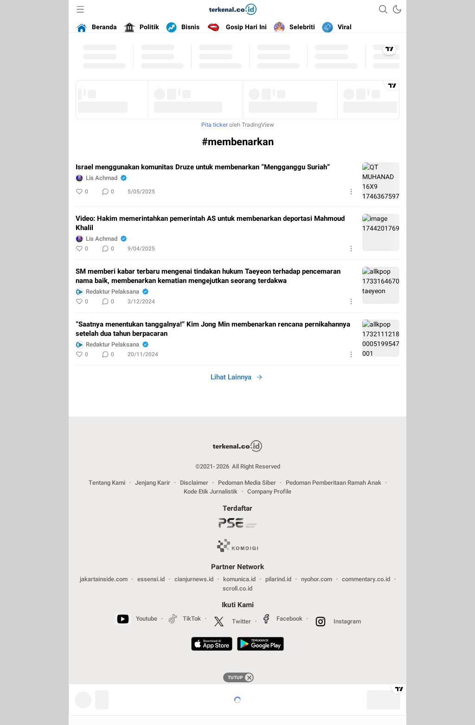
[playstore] (260, 645)
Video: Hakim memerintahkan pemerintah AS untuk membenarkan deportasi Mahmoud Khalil (210, 223)
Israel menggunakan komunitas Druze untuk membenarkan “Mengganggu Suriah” (203, 167)
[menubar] (80, 9)
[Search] (383, 9)
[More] (351, 191)
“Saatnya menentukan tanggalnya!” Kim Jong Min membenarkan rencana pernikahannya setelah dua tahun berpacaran (213, 329)
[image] (380, 180)
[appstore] (211, 645)
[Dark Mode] (397, 9)
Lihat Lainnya (231, 377)
